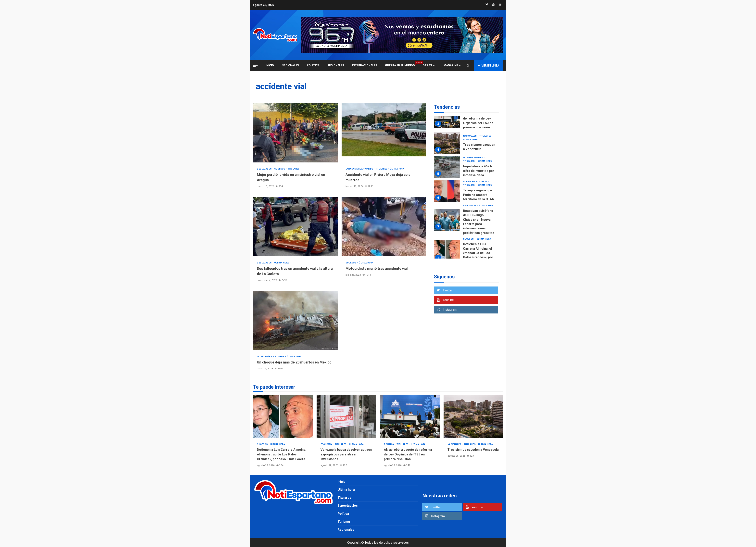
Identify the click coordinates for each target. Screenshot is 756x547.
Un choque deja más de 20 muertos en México (295, 320)
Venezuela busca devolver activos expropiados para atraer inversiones (346, 416)
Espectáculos (348, 505)
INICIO (270, 65)
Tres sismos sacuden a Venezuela (447, 143)
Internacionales (364, 65)
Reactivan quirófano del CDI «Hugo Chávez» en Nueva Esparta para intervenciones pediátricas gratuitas (447, 220)
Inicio (342, 482)
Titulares (293, 169)
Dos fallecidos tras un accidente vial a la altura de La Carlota (295, 226)
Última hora (397, 169)
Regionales (335, 65)
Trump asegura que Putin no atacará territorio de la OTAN (447, 191)
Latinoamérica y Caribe (359, 169)
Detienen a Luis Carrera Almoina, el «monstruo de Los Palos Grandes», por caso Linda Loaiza (447, 251)
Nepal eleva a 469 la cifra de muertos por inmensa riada (447, 167)
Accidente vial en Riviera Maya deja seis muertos (384, 132)
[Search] (468, 65)
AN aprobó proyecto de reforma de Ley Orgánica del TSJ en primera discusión (447, 117)
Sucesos (280, 169)
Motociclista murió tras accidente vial (384, 226)
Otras (427, 65)
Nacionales (290, 65)
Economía (327, 444)
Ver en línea (490, 65)
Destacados (264, 169)
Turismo (344, 522)
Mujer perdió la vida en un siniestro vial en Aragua (295, 132)
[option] (466, 118)
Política (313, 65)
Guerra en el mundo (400, 65)
